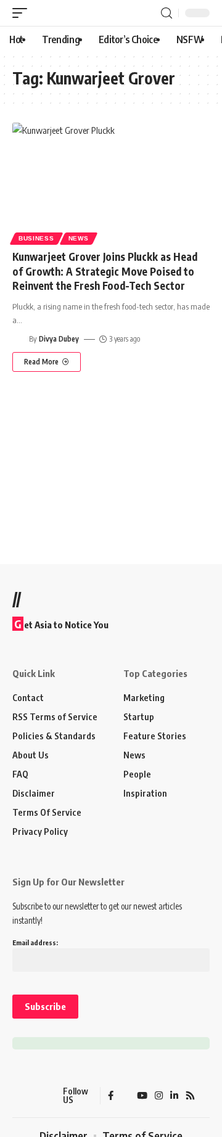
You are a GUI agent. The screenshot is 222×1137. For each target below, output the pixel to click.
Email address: (35, 942)
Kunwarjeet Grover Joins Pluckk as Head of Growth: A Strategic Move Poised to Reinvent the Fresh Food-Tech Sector (104, 271)
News (78, 238)
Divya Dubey (59, 338)
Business (36, 238)
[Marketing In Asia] (34, 1095)
